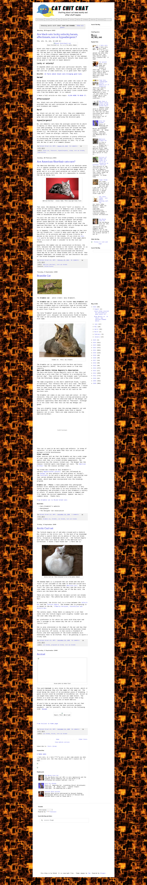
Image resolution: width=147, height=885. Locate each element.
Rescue (54, 19)
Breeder (54, 519)
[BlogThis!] (39, 148)
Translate (52, 812)
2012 (95, 373)
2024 (95, 342)
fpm (89, 873)
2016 (95, 363)
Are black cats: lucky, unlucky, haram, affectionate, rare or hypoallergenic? (57, 35)
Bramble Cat (44, 275)
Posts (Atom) (52, 746)
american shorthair (49, 264)
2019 (95, 355)
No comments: (74, 146)
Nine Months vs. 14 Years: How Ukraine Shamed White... (101, 319)
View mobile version (62, 742)
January (97, 337)
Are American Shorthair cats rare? (56, 161)
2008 (95, 383)
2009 (95, 381)
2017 (95, 360)
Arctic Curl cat (45, 528)
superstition (42, 152)
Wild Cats (78, 19)
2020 (95, 353)
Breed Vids (93, 19)
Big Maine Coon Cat (52, 775)
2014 (95, 368)
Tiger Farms (103, 180)
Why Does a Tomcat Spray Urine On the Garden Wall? (103, 104)
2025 (95, 340)
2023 (95, 345)
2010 (95, 378)
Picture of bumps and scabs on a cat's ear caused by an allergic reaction (100, 161)
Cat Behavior (86, 19)
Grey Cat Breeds (50, 783)
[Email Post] (81, 146)
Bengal (42, 473)
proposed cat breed (57, 645)
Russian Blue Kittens (52, 791)
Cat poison (103, 62)
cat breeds (61, 519)
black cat (46, 150)
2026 (95, 307)
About (59, 19)
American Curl (71, 585)
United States (48, 266)
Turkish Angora (53, 604)
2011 (95, 375)
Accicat (41, 654)
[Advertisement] (100, 277)
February (97, 334)
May (96, 326)
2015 (95, 365)
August (97, 309)
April (96, 329)
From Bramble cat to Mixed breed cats (52, 500)
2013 (95, 370)
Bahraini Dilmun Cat (103, 140)
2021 (95, 350)
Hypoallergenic (63, 150)
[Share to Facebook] (42, 148)
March (96, 332)
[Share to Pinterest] (44, 148)
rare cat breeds (79, 150)
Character (54, 150)
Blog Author (65, 19)
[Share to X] (41, 148)
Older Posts (83, 739)
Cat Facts (48, 19)
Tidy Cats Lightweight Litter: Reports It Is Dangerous (104, 83)
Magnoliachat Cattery (52, 471)
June (96, 324)
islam (71, 150)
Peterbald (44, 475)
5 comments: (76, 514)
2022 (95, 347)
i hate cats (41, 754)
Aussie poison (101, 19)
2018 (95, 358)
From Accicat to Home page (47, 723)
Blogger (103, 873)
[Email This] (38, 148)
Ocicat (44, 709)
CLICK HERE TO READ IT (77, 95)
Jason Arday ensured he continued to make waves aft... (101, 313)
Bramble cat (47, 519)
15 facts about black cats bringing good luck (63, 74)
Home (57, 739)
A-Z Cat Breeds (40, 19)
